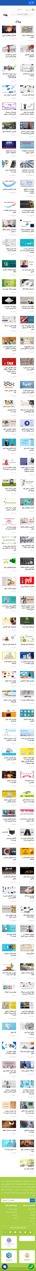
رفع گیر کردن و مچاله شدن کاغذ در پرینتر (27, 993)
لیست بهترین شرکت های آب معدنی (10, 739)
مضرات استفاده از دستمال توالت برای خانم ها (28, 1092)
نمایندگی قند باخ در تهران (10, 877)
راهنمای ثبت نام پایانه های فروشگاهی (27, 411)
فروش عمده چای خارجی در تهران (10, 509)
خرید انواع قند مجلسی (29, 781)
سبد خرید (32, 1221)
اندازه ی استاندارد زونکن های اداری (10, 55)
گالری (15, 1218)
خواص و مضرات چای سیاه (27, 1150)
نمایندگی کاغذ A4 (28, 289)
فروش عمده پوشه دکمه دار (10, 682)
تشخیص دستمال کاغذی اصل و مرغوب (9, 1091)
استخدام (14, 1215)
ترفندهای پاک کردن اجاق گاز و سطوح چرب (27, 1012)
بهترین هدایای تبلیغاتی (29, 55)
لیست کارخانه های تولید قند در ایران (28, 801)
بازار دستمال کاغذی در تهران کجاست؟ (27, 662)
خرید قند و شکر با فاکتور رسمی (28, 369)
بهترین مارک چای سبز (9, 289)
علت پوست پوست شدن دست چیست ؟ (9, 1112)
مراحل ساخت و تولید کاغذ (27, 974)
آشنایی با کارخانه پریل (27, 586)
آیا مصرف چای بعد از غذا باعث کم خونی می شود (9, 548)
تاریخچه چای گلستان (9, 627)
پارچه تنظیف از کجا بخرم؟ (28, 36)
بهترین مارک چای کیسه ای (10, 720)
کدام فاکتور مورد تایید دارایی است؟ (9, 449)
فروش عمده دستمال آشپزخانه (9, 701)
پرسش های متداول (11, 1212)
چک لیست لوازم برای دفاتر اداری (9, 1072)
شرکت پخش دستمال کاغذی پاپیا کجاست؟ (27, 132)
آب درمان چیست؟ (10, 1149)
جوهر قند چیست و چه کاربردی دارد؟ (10, 307)
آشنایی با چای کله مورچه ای (28, 489)
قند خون (13, 1032)
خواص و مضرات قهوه (9, 1130)
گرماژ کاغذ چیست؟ (28, 95)
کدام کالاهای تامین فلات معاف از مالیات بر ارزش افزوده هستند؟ (9, 371)
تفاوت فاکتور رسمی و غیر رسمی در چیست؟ (9, 468)
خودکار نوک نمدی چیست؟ (10, 171)
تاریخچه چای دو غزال (9, 644)
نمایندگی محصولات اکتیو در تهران (28, 152)
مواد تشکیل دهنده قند (10, 391)
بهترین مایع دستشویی (27, 681)
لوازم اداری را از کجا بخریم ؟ (10, 326)
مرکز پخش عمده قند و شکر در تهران (27, 820)
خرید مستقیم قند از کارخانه (10, 662)
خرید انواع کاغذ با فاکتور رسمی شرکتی (28, 391)
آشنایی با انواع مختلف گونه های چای (27, 568)
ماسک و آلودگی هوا (28, 508)
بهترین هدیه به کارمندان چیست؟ (10, 528)
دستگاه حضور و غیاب (27, 1071)
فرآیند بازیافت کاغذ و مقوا (9, 271)
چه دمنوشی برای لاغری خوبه (11, 916)
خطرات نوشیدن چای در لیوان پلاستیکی (9, 430)
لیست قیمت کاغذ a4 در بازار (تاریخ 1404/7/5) (9, 76)
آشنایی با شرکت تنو (10, 95)
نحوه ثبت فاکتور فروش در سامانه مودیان (29, 191)
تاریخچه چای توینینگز (27, 644)
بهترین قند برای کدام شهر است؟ (27, 739)
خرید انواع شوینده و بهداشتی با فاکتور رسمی (9, 348)
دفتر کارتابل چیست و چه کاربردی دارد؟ (27, 839)
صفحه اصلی (31, 1209)
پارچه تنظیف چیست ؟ (27, 700)
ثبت (32, 1200)
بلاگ (33, 1224)
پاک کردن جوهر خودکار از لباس (11, 250)
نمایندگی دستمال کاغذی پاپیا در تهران (10, 113)
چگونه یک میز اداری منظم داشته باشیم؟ (28, 307)
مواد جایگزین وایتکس (9, 189)
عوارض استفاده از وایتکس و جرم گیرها (27, 935)
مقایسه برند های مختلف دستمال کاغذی (27, 113)
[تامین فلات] (30, 9)
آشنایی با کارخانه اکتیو (9, 131)
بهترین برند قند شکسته (29, 897)
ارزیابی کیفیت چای (10, 588)
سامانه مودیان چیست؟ (11, 411)
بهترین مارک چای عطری (28, 877)
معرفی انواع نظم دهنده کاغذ (28, 916)
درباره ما (33, 1218)
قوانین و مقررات (12, 1209)
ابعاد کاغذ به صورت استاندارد (10, 954)
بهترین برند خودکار (10, 992)
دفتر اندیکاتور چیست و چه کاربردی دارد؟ (9, 820)
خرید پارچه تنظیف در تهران (9, 211)
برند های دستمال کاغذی (29, 720)
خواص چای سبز (29, 1168)
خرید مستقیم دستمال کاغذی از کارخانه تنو (27, 230)
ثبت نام (33, 1212)
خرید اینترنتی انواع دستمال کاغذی (10, 801)
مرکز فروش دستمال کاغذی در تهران (10, 758)
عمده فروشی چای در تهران (9, 858)
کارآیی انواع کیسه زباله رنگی (27, 1052)
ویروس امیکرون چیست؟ (29, 1131)
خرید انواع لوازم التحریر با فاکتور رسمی (27, 347)
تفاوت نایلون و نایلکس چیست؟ (11, 1052)
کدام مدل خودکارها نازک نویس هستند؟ (28, 171)
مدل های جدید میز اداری (28, 271)
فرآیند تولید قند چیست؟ (11, 935)
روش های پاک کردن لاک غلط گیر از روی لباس (27, 327)
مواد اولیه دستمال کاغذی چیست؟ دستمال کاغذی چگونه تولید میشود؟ (27, 760)
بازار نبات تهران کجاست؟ (11, 781)
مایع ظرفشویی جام (10, 567)
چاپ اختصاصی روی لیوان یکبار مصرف (28, 546)
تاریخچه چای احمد (28, 627)
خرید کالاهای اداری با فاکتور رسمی (9, 897)
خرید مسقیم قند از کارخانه (28, 858)
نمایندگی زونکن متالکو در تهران (9, 230)
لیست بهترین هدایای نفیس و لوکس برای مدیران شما (27, 608)
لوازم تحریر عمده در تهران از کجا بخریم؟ (28, 211)
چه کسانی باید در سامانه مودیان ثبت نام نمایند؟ (27, 251)
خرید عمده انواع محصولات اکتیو (11, 152)
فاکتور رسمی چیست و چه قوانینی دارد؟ (9, 607)
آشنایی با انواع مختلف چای (27, 528)
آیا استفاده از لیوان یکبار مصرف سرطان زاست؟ (10, 1013)
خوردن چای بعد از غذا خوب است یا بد (9, 974)
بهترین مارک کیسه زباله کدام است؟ (10, 489)
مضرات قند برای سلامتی (29, 449)
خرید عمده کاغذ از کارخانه (28, 75)
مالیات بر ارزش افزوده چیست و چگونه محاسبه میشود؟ (27, 469)
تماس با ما (32, 1215)
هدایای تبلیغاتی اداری (9, 35)
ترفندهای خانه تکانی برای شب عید (27, 1112)
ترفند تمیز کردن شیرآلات (29, 1033)
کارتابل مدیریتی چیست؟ (11, 839)
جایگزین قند (30, 953)
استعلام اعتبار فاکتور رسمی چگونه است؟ (28, 430)
